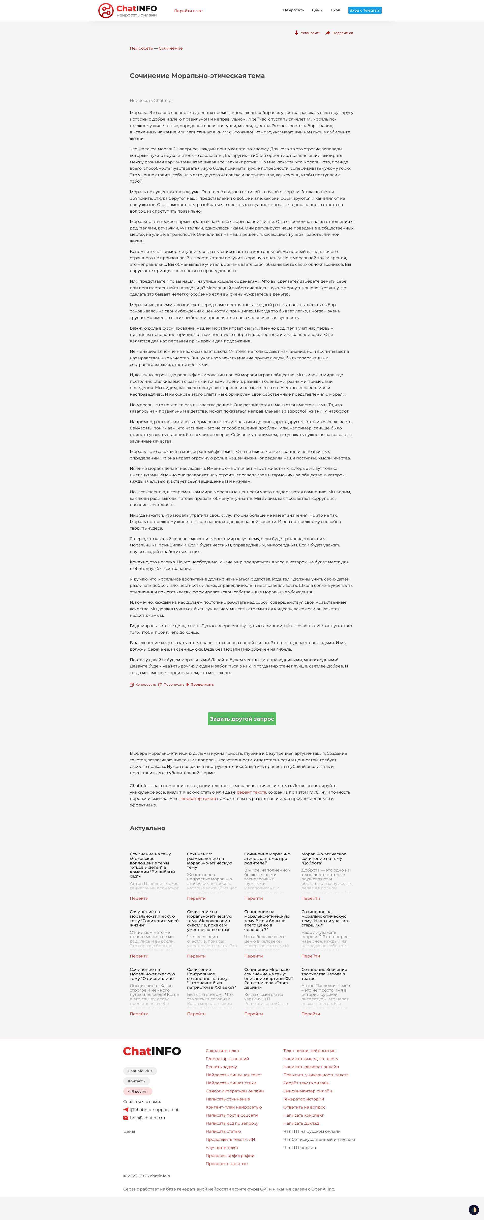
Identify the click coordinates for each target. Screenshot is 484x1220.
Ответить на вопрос (304, 1107)
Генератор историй (303, 1099)
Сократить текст (222, 1050)
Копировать (145, 684)
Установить (310, 33)
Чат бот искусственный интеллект (319, 1139)
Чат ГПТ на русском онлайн (312, 1131)
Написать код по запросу (232, 1123)
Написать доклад (301, 1123)
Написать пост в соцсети (232, 1115)
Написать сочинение (228, 1099)
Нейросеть (293, 10)
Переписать (174, 684)
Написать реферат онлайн (311, 1066)
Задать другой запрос (242, 719)
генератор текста (197, 798)
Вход (335, 10)
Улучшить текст (222, 1147)
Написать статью (223, 1131)
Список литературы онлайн (235, 1091)
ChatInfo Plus (140, 1071)
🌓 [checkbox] (474, 1210)
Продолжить (202, 684)
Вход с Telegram (365, 10)
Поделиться (342, 33)
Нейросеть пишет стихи (231, 1083)
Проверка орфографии (230, 1155)
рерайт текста (251, 792)
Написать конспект (303, 1115)
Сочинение (171, 48)
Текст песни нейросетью (309, 1050)
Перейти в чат (188, 10)
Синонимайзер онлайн (307, 1091)
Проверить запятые (227, 1163)
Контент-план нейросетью (234, 1107)
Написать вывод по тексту (310, 1058)
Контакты (136, 1081)
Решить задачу (221, 1066)
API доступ (138, 1091)
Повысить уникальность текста (316, 1074)
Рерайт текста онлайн (306, 1083)
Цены (317, 10)
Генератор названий (227, 1058)
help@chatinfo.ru (147, 1117)
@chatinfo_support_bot (154, 1109)
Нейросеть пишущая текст (234, 1074)
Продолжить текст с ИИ (230, 1139)
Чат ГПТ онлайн (299, 1147)
